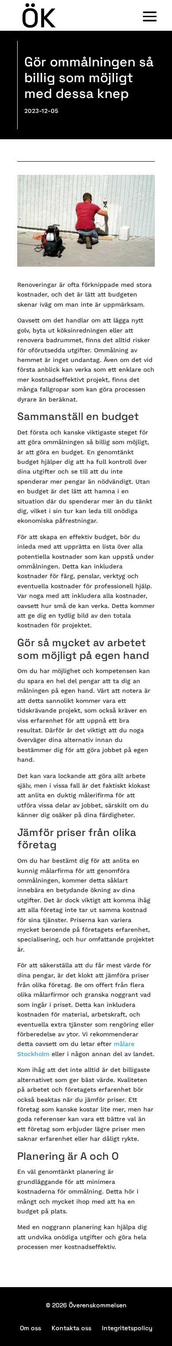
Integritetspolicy (127, 1328)
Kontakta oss (71, 1328)
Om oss (30, 1328)
